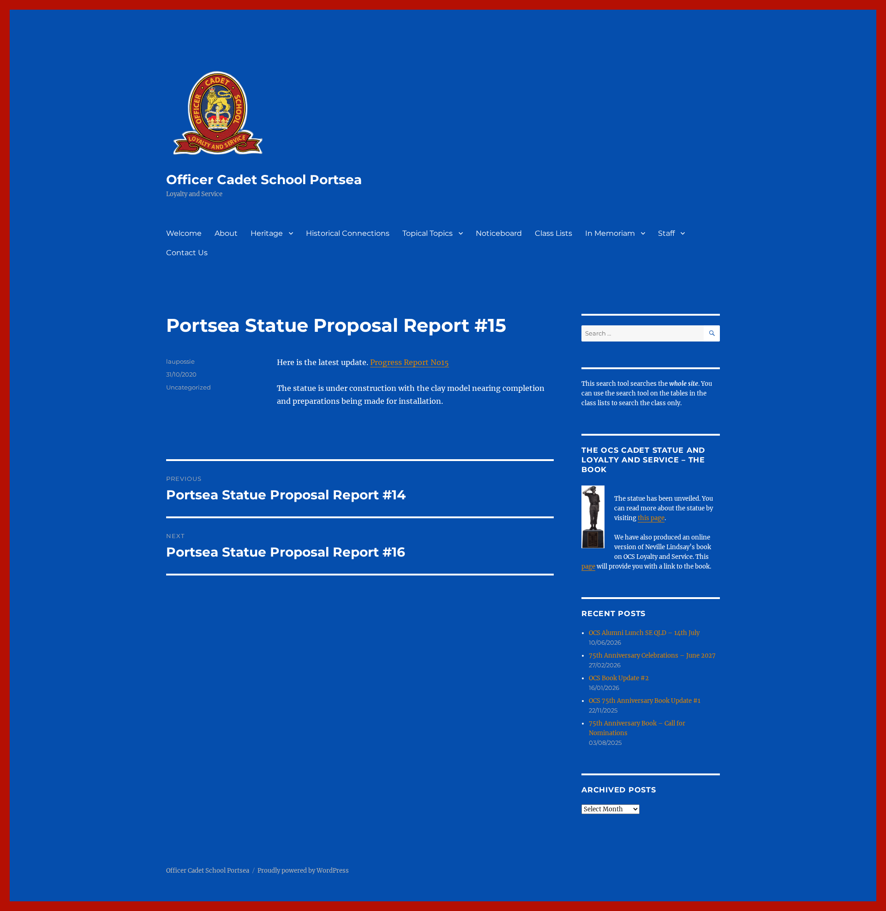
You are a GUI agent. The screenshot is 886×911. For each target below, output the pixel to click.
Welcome (184, 233)
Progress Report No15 (409, 362)
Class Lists (553, 233)
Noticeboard (499, 233)
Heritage (267, 233)
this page (651, 518)
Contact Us (187, 252)
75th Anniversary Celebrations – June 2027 (652, 655)
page (588, 566)
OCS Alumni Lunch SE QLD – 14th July (644, 633)
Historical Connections (347, 233)
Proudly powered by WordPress (303, 871)
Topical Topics (427, 233)
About (226, 233)
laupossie (180, 361)
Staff (666, 233)
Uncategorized (188, 387)
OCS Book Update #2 (619, 678)
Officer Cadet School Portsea (264, 179)
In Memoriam (610, 233)
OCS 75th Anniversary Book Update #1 (644, 701)
